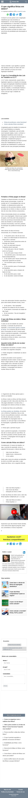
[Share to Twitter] (17, 14)
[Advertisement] (14, 49)
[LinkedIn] (24, 552)
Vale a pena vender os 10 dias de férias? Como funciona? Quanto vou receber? (14, 727)
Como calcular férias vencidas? (13, 124)
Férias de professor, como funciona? (15, 122)
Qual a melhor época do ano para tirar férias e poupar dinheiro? (13, 760)
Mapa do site (7, 789)
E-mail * (5, 667)
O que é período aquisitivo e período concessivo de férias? (12, 738)
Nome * (5, 660)
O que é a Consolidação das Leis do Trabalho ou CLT (12, 648)
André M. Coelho (22, 11)
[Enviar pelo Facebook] (11, 14)
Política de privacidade (7, 792)
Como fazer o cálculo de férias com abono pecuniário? (14, 754)
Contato (20, 789)
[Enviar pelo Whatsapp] (8, 14)
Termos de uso (21, 792)
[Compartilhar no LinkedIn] (20, 14)
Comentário (6, 674)
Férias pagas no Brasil (14, 644)
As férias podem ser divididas (10, 411)
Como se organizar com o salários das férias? (11, 720)
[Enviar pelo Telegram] (14, 14)
